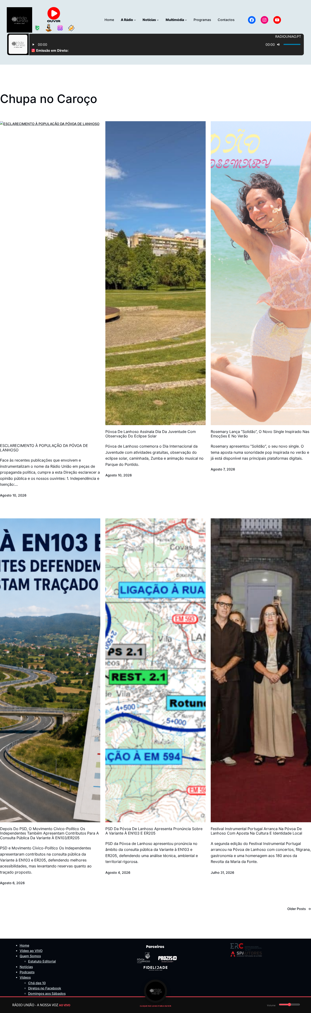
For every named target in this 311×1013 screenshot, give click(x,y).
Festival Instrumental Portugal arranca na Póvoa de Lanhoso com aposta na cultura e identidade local (256, 831)
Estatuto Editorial (42, 961)
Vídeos (25, 977)
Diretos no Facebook (44, 988)
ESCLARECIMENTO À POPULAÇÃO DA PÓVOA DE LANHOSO (44, 447)
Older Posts (299, 909)
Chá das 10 (37, 983)
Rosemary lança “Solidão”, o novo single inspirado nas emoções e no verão (260, 433)
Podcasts (27, 972)
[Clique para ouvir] (155, 991)
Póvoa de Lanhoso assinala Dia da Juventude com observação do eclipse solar (150, 433)
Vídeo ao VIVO (31, 951)
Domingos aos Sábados (47, 994)
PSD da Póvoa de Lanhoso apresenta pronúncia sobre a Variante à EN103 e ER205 (153, 831)
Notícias (26, 967)
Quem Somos (30, 956)
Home (24, 945)
